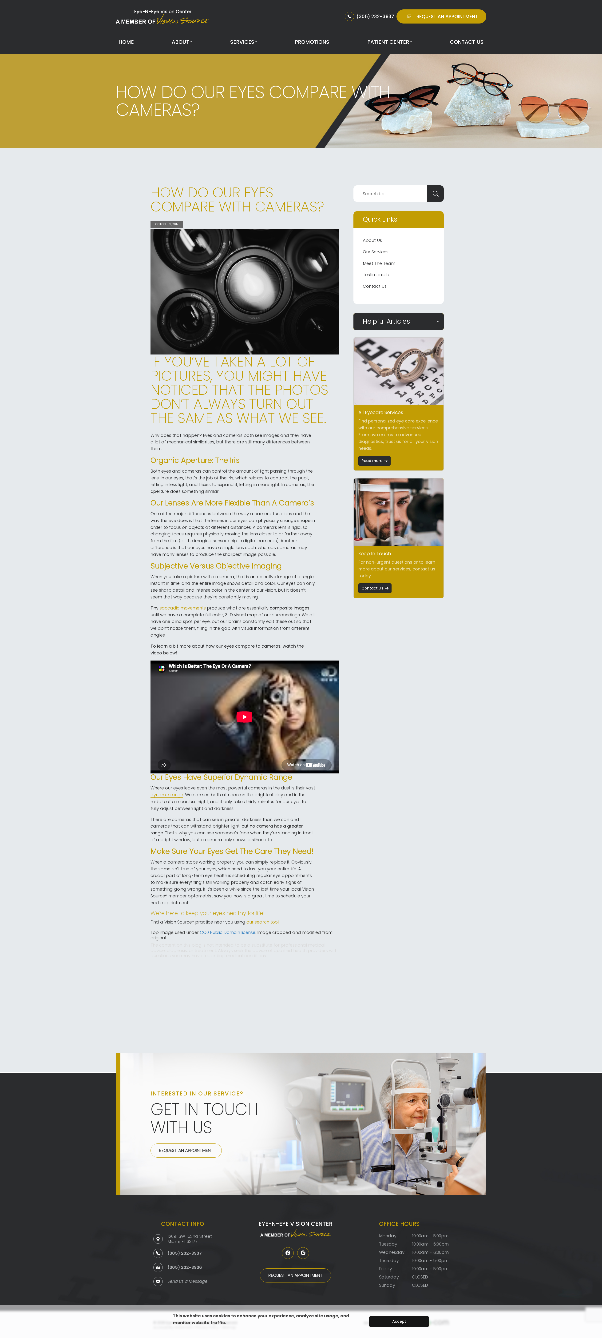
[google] (303, 1253)
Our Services (375, 252)
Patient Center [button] (388, 42)
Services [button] (242, 42)
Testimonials (376, 275)
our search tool (262, 922)
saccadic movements (183, 608)
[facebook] (288, 1253)
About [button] (180, 42)
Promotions (312, 42)
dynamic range (166, 795)
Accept (399, 1321)
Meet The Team (379, 263)
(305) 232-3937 (184, 1253)
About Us (372, 240)
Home (126, 42)
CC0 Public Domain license (227, 932)
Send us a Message (187, 1281)
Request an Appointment (186, 1150)
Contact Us (466, 42)
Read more (371, 460)
